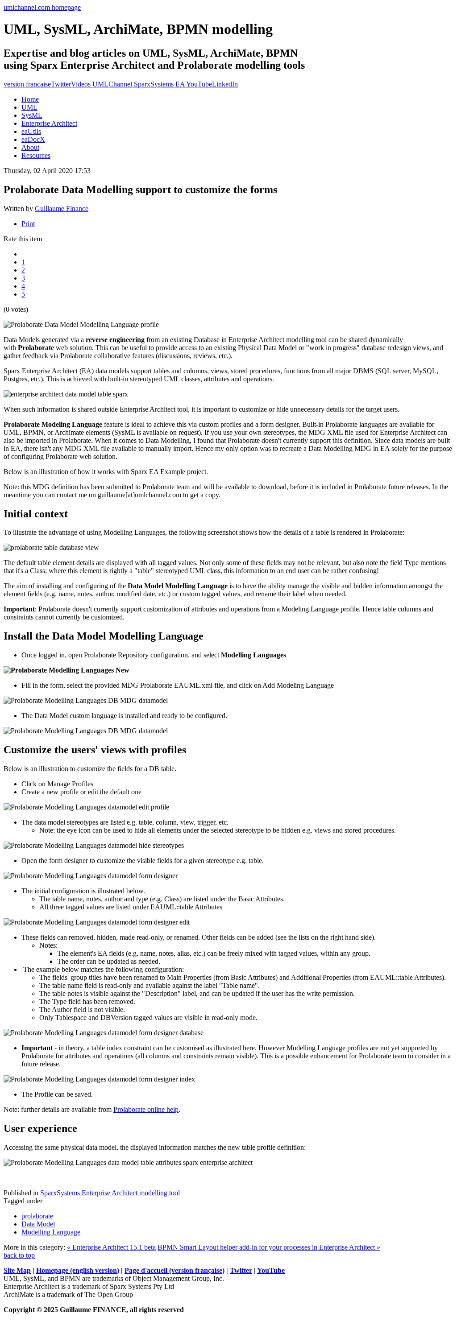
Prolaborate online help (146, 1109)
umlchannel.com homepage (42, 7)
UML (29, 107)
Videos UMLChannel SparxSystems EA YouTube (141, 84)
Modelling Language (50, 1232)
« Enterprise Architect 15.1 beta (111, 1247)
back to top (19, 1255)
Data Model (38, 1224)
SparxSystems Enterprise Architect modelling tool (110, 1193)
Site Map (17, 1270)
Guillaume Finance (61, 208)
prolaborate (37, 1216)
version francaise (27, 84)
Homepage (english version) (77, 1270)
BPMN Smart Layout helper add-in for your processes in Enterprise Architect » (269, 1247)
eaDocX (33, 139)
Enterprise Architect (49, 123)
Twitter (61, 84)
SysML (31, 115)
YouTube (271, 1270)
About (30, 147)
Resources (35, 155)
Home (30, 99)
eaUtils (31, 131)
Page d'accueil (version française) (174, 1270)
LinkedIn (225, 84)
